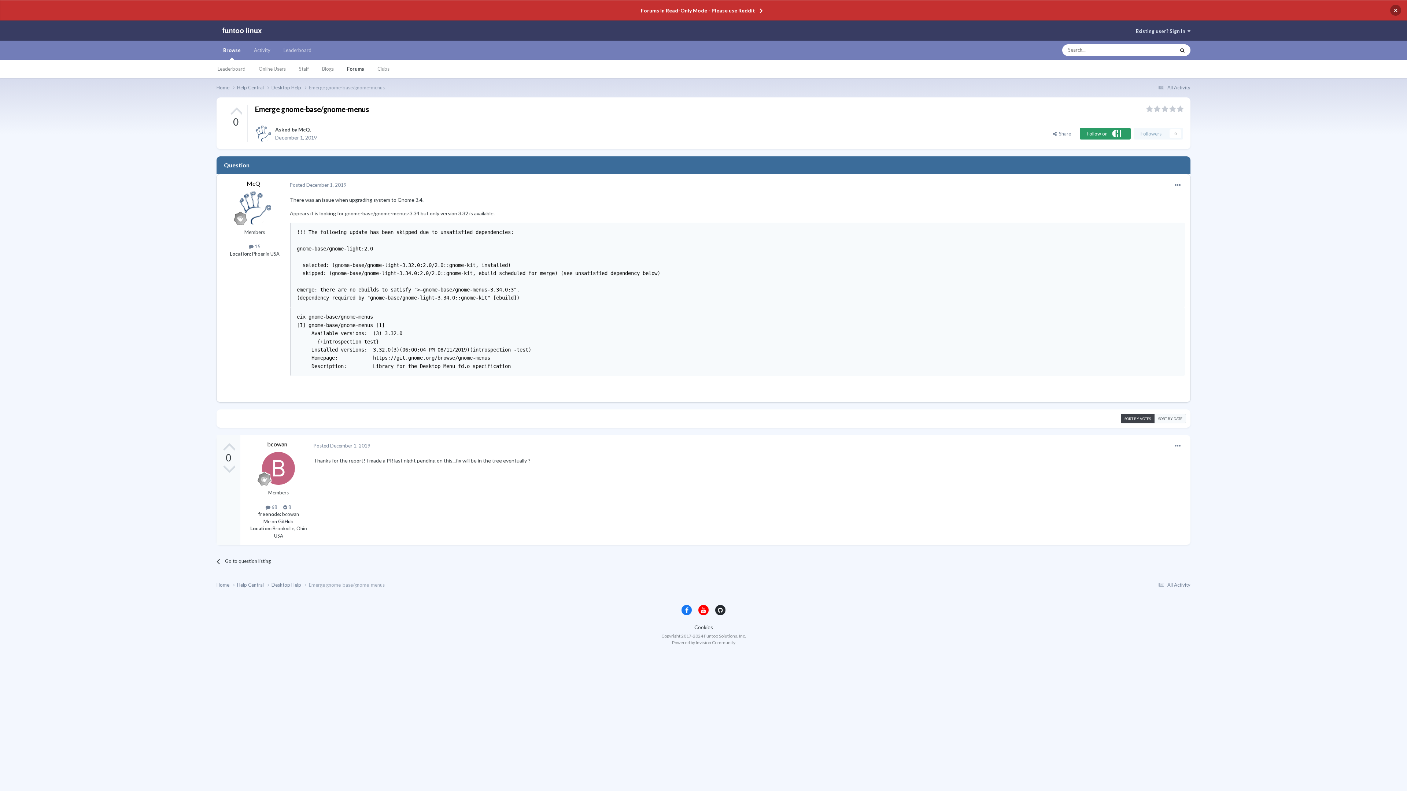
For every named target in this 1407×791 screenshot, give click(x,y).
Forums (355, 69)
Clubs (383, 69)
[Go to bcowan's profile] (278, 468)
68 (273, 507)
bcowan (277, 444)
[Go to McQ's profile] (263, 134)
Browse (232, 50)
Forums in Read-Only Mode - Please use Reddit (698, 10)
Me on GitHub (278, 521)
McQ (304, 129)
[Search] (1182, 50)
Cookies (703, 627)
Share (1064, 134)
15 (257, 246)
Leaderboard (231, 69)
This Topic (1158, 50)
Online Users (272, 69)
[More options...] (1177, 185)
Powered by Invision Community (703, 642)
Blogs (328, 69)
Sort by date (1170, 418)
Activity (262, 50)
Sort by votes (1138, 418)
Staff (304, 69)
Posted (318, 185)
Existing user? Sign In (1162, 31)
